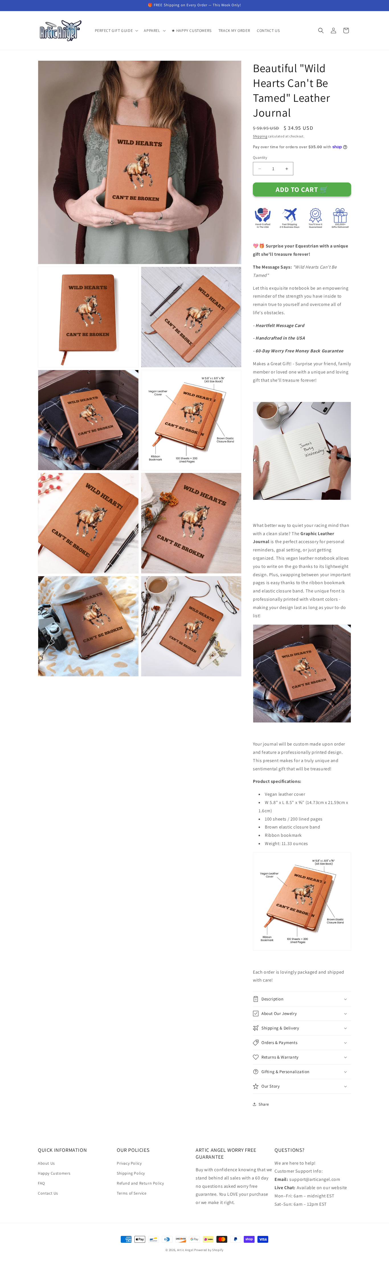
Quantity (260, 157)
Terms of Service (132, 1193)
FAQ (41, 1183)
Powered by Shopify (209, 1250)
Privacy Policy (129, 1163)
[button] (116, 30)
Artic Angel (185, 1250)
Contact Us (48, 1193)
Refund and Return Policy (140, 1183)
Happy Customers (54, 1173)
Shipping (260, 136)
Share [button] (264, 1104)
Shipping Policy (131, 1173)
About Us (46, 1163)
